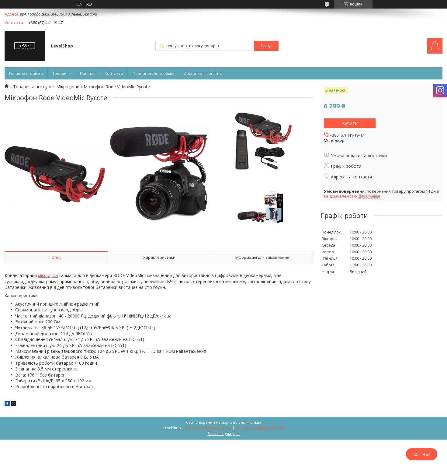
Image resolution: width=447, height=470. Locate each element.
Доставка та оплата (203, 73)
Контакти (114, 73)
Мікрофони (67, 86)
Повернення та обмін (153, 73)
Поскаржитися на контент (208, 427)
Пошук (266, 46)
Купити (350, 123)
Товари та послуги (32, 86)
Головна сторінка (26, 73)
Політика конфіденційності (260, 427)
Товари (59, 73)
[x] (13, 404)
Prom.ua (254, 422)
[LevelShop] (25, 46)
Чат (426, 454)
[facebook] (7, 404)
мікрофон (48, 275)
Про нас (87, 73)
